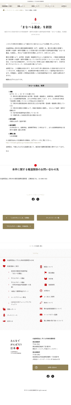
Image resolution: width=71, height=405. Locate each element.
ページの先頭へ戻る (37, 246)
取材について (48, 302)
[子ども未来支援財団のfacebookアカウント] (48, 377)
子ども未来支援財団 (31, 390)
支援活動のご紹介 (13, 266)
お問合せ (47, 291)
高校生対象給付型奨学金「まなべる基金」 (19, 272)
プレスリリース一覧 (52, 218)
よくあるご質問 (49, 297)
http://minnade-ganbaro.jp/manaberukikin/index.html (23, 142)
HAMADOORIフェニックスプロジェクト (21, 303)
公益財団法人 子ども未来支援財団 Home (20, 260)
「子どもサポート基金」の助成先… (17, 226)
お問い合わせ (52, 367)
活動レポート (11, 309)
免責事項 (51, 285)
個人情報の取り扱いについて (53, 320)
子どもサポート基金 (17, 278)
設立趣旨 (51, 273)
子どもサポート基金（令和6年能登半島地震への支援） (21, 284)
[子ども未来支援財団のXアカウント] (52, 377)
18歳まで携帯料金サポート (20, 291)
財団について (48, 267)
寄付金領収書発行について (53, 308)
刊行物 (51, 279)
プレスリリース (10, 10)
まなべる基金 (19, 10)
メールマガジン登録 (50, 314)
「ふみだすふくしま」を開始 (19, 218)
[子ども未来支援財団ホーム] (4, 10)
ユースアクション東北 (18, 297)
